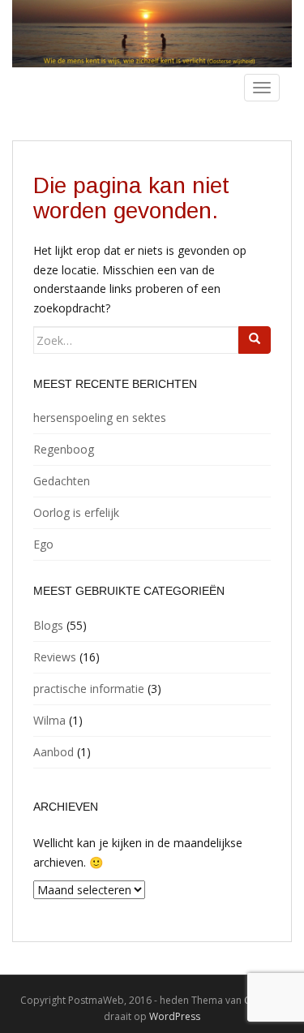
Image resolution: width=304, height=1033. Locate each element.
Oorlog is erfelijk (76, 512)
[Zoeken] (254, 340)
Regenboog (63, 449)
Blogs (48, 625)
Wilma (49, 720)
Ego (43, 544)
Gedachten (61, 481)
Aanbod (53, 752)
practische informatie (88, 688)
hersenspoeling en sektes (99, 417)
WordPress (174, 1016)
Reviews (54, 657)
